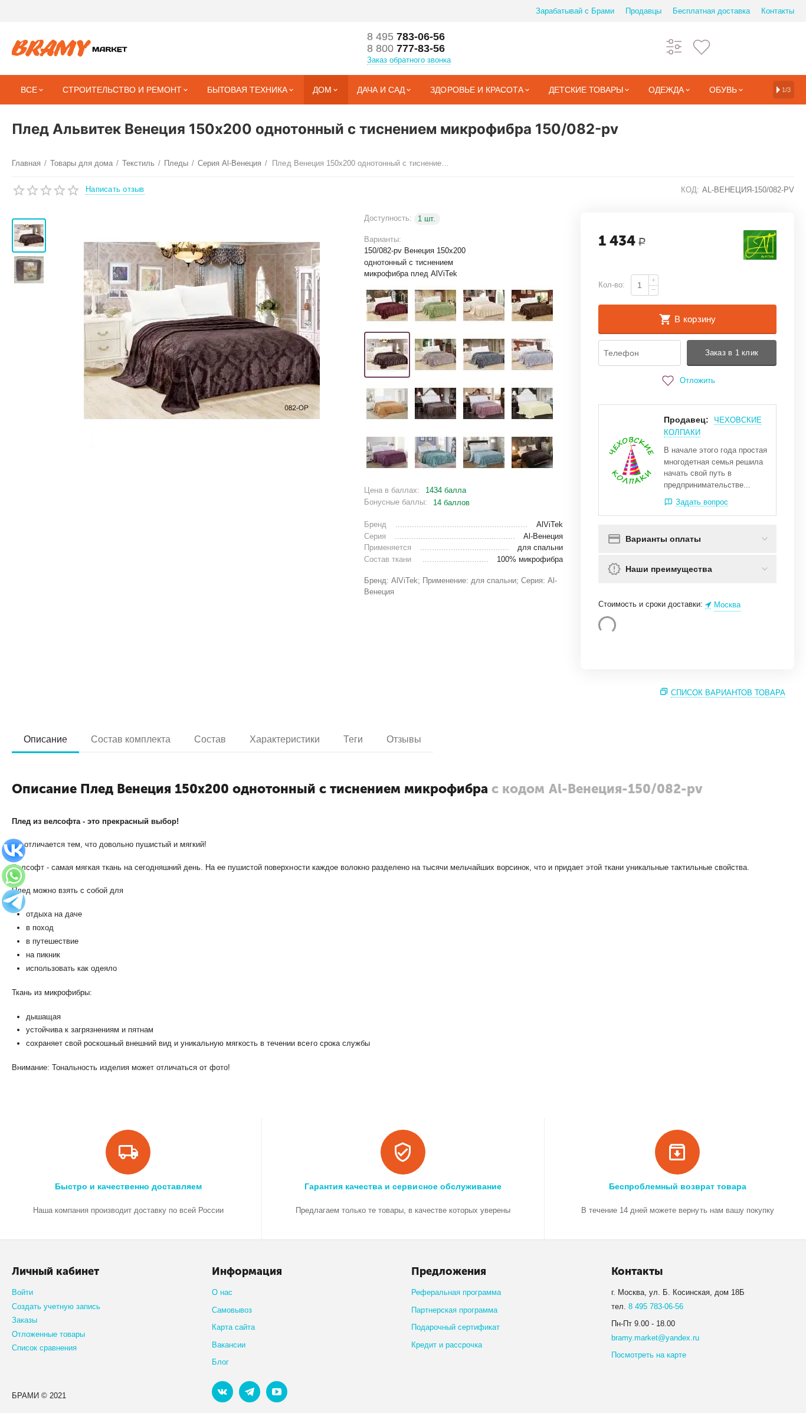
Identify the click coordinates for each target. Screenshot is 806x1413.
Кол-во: (611, 284)
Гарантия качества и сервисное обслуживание (402, 1186)
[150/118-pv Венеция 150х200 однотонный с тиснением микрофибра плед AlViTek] (387, 404)
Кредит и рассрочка (446, 1344)
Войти (22, 1292)
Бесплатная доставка (711, 10)
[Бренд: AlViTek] (759, 244)
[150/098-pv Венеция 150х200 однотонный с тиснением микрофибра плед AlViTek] (484, 355)
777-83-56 (406, 48)
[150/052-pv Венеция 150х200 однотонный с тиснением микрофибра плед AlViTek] (435, 306)
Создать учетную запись (56, 1306)
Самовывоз (232, 1310)
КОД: (690, 189)
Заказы (24, 1320)
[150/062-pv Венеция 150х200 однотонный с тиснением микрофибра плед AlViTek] (484, 306)
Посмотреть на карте (648, 1354)
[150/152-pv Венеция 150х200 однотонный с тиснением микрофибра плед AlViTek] (532, 404)
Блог (220, 1362)
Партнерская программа (454, 1310)
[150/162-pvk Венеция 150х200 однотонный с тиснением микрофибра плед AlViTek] (387, 453)
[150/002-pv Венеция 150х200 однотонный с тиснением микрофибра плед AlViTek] (387, 306)
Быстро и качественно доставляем (128, 1186)
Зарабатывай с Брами (575, 10)
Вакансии (228, 1344)
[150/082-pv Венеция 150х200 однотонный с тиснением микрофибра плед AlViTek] (387, 355)
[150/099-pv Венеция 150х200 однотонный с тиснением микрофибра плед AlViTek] (532, 355)
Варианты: (382, 239)
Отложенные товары (48, 1334)
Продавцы (643, 10)
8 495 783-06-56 (655, 1306)
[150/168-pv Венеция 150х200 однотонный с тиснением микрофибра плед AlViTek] (435, 453)
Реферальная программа (456, 1292)
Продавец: (686, 419)
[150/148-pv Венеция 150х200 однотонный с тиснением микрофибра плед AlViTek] (435, 404)
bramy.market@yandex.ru (655, 1337)
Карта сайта (233, 1327)
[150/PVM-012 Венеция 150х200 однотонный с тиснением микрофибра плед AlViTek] (532, 453)
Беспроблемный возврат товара (677, 1186)
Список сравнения (44, 1347)
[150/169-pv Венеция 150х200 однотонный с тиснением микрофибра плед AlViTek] (484, 453)
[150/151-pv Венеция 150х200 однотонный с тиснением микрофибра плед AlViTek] (484, 404)
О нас (222, 1292)
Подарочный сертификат (455, 1327)
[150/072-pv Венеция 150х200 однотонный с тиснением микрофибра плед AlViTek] (532, 306)
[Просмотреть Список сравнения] (674, 46)
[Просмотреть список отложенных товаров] (701, 46)
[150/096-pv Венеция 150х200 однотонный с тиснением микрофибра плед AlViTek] (435, 355)
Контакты (777, 10)
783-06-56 (406, 36)
